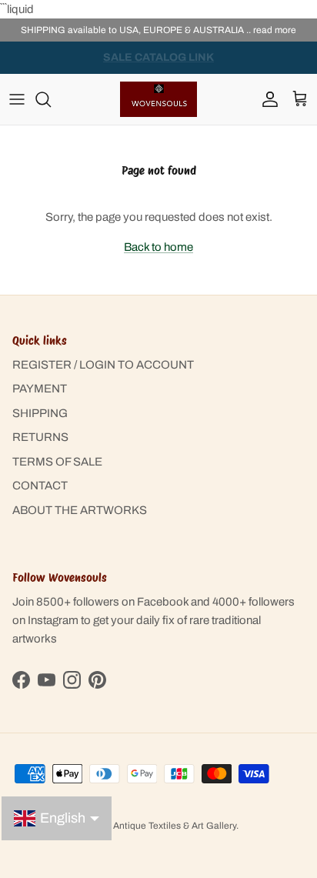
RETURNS (40, 437)
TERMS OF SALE (57, 462)
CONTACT (40, 485)
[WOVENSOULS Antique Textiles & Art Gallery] (158, 99)
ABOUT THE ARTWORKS (79, 510)
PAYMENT (39, 388)
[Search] (51, 99)
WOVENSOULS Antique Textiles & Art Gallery (140, 825)
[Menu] (17, 99)
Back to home (158, 247)
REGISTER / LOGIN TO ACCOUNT (103, 365)
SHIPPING (40, 413)
